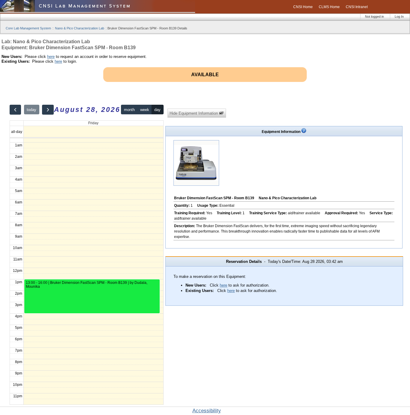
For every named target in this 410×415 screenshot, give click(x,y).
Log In (399, 16)
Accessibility (206, 410)
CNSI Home (303, 7)
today (31, 109)
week (144, 109)
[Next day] (47, 110)
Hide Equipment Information (194, 113)
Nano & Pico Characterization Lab (79, 28)
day (157, 109)
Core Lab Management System (28, 28)
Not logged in (374, 16)
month (129, 109)
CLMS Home (329, 7)
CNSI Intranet (357, 7)
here (51, 56)
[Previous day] (15, 110)
